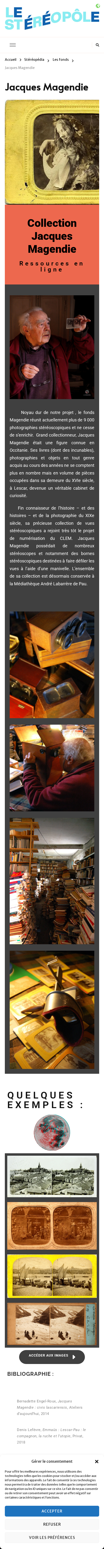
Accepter (52, 1511)
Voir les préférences (52, 1537)
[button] (96, 1461)
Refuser (52, 1524)
